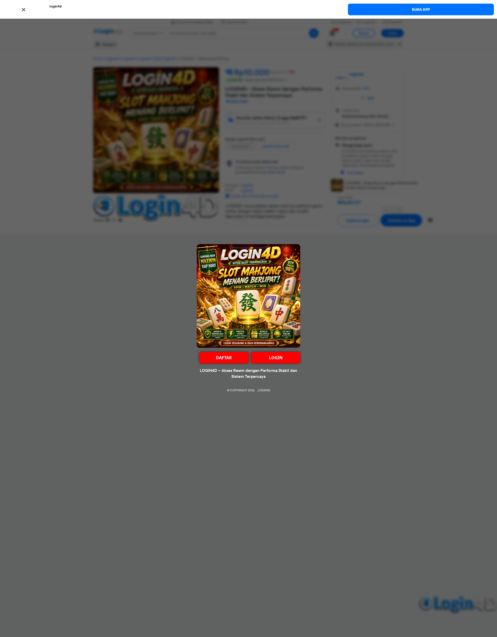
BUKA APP (421, 9)
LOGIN (276, 357)
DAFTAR (224, 357)
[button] (248, 9)
